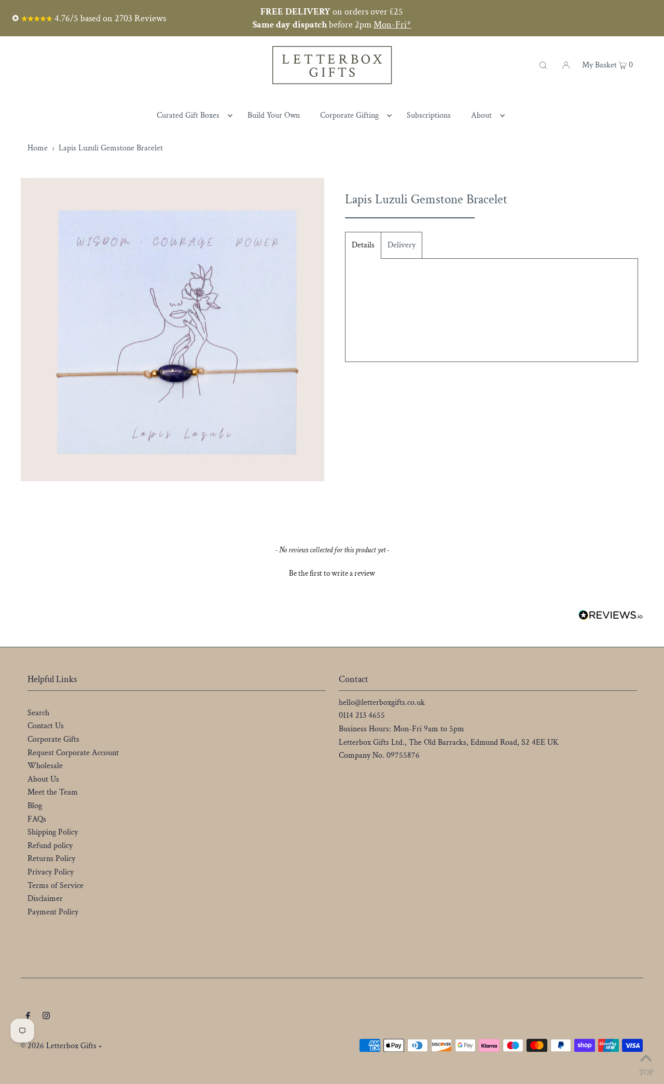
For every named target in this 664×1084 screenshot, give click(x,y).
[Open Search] (543, 65)
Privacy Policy (50, 872)
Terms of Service (55, 885)
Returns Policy (51, 858)
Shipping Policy (52, 832)
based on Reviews (109, 18)
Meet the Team (52, 792)
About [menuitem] (481, 115)
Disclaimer (45, 898)
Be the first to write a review (332, 573)
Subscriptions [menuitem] (429, 115)
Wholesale (45, 765)
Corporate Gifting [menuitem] (349, 115)
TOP (646, 1070)
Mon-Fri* (392, 25)
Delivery (402, 245)
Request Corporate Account (73, 752)
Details (363, 245)
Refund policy (50, 845)
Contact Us (45, 725)
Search (38, 712)
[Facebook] (28, 1017)
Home (37, 148)
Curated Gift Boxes (188, 115)
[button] (332, 572)
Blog (34, 805)
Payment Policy (52, 912)
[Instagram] (46, 1017)
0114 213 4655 (362, 715)
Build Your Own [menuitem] (273, 115)
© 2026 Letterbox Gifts (58, 1045)
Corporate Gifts (53, 739)
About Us (43, 779)
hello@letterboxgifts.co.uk (382, 702)
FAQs (36, 819)
